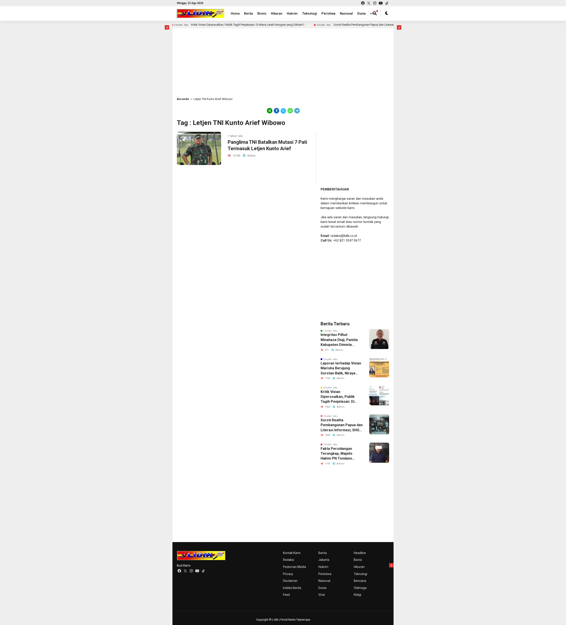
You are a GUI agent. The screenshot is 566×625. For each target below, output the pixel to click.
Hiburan (276, 13)
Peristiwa (328, 13)
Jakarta (323, 560)
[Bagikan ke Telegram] (297, 110)
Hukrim (292, 13)
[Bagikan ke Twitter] (283, 110)
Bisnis (261, 13)
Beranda (183, 99)
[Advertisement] (147, 91)
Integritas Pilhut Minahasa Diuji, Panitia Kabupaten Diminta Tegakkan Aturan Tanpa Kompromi (340, 340)
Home (235, 13)
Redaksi (288, 560)
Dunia (361, 13)
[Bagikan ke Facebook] (276, 110)
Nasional (346, 13)
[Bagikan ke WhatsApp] (290, 110)
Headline (360, 553)
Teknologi (309, 13)
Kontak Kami (291, 553)
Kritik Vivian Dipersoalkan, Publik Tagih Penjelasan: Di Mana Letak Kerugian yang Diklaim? (251, 24)
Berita (248, 13)
